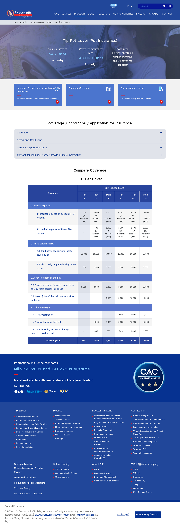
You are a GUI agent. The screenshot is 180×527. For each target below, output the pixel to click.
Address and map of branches (146, 423)
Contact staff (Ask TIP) (143, 416)
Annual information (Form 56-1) (102, 456)
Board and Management (105, 477)
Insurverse (138, 477)
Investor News (100, 438)
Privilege (59, 438)
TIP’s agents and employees (146, 438)
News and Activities (25, 477)
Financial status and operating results (103, 449)
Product (25, 22)
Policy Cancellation (24, 447)
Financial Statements (103, 430)
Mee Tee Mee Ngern (142, 492)
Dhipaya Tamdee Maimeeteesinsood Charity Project (28, 468)
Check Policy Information (27, 416)
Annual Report (100, 426)
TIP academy (139, 481)
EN (128, 6)
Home (16, 22)
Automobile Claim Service (27, 420)
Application (21, 439)
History (97, 469)
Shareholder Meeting (103, 434)
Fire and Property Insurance (67, 423)
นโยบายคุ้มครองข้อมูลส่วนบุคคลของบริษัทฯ (52, 515)
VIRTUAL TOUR (62, 469)
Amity (135, 484)
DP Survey (138, 488)
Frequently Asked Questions (30, 482)
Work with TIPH (140, 449)
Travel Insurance (62, 419)
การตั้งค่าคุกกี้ (123, 514)
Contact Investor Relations (101, 443)
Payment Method (23, 443)
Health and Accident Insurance (68, 427)
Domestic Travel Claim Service (29, 432)
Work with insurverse (142, 453)
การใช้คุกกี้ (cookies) (85, 515)
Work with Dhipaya (141, 445)
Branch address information (145, 427)
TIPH (135, 469)
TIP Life (136, 473)
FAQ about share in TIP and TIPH (109, 422)
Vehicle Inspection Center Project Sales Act (148, 432)
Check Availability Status (66, 473)
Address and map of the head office (149, 419)
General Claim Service (26, 435)
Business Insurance (64, 431)
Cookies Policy (22, 488)
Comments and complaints (145, 441)
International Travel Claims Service (31, 428)
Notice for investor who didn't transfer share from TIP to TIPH (108, 417)
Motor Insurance (62, 416)
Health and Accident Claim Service (31, 424)
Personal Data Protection (28, 493)
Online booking (62, 477)
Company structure (102, 473)
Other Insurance (37, 22)
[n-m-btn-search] (170, 6)
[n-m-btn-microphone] (164, 6)
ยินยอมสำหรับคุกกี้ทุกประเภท (147, 514)
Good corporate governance (106, 481)
